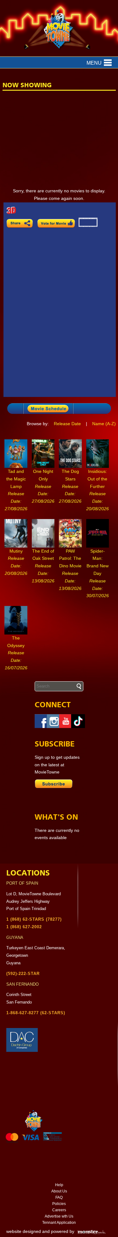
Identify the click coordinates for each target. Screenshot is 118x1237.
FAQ (59, 1197)
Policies (59, 1204)
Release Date (67, 423)
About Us (59, 1191)
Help (59, 1185)
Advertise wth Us (59, 1216)
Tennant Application (59, 1222)
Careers (59, 1210)
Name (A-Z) (104, 423)
